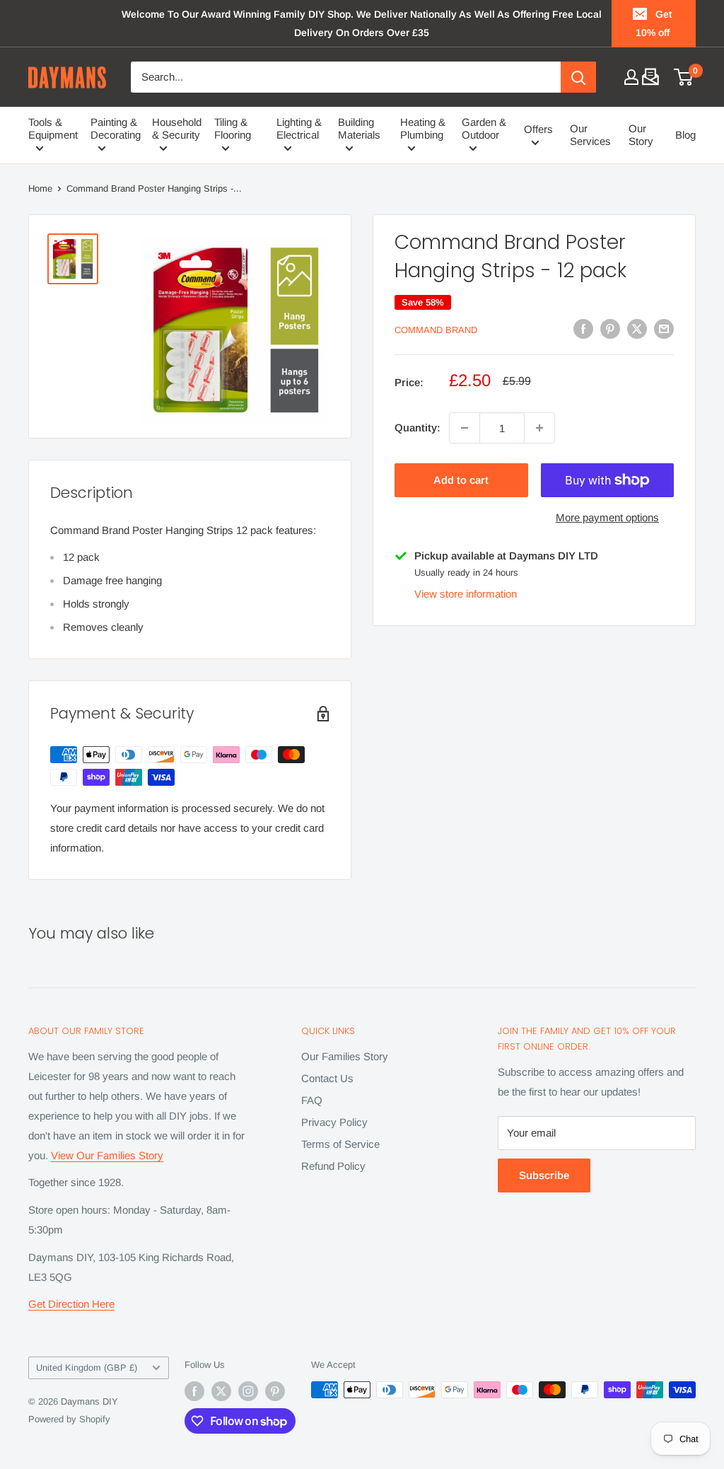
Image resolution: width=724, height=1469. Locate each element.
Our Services (590, 134)
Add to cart (461, 480)
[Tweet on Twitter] (637, 328)
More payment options (607, 517)
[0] (684, 77)
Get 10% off (654, 23)
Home (40, 188)
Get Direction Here (71, 1304)
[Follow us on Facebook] (194, 1391)
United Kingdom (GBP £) (86, 1367)
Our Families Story (344, 1056)
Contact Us (327, 1078)
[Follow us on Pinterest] (275, 1391)
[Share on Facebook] (583, 328)
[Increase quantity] (539, 428)
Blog (685, 135)
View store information (465, 594)
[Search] (578, 77)
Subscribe (544, 1175)
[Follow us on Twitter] (221, 1391)
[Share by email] (664, 328)
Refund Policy (333, 1166)
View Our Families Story (107, 1155)
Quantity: (417, 428)
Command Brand (436, 330)
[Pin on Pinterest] (610, 328)
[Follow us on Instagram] (248, 1391)
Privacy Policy (334, 1122)
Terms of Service (340, 1144)
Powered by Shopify (69, 1419)
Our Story (641, 134)
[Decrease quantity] (464, 428)
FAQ (311, 1100)
